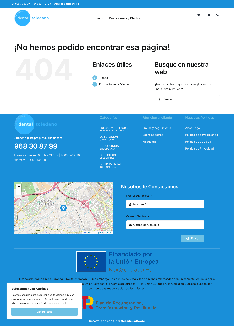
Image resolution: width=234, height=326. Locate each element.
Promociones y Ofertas (114, 84)
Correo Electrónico (138, 216)
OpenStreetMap (104, 232)
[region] (44, 301)
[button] (63, 208)
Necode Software (133, 321)
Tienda (103, 77)
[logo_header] (31, 11)
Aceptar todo (44, 311)
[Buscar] (217, 15)
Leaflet (89, 232)
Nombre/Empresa (139, 195)
